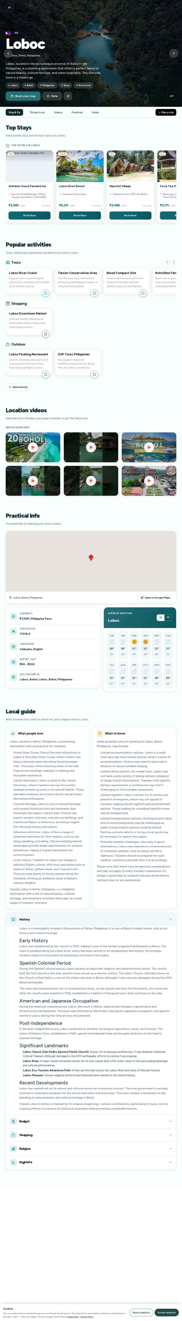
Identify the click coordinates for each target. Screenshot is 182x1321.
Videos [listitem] (58, 112)
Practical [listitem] (77, 112)
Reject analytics (141, 1312)
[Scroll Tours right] (173, 262)
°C (160, 617)
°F (168, 617)
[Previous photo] (8, 53)
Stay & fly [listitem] (14, 112)
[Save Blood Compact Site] (143, 293)
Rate (54, 96)
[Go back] (10, 7)
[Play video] (33, 447)
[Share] (68, 96)
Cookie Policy (72, 1316)
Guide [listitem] (95, 112)
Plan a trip (167, 112)
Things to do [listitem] (37, 112)
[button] (29, 186)
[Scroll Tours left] (167, 262)
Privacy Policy (87, 1316)
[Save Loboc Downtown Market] (45, 334)
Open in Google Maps (157, 597)
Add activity (20, 387)
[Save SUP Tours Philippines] (94, 374)
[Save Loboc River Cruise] (45, 293)
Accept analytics (167, 1312)
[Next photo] (174, 53)
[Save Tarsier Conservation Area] (94, 293)
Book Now (29, 215)
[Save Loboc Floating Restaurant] (45, 374)
